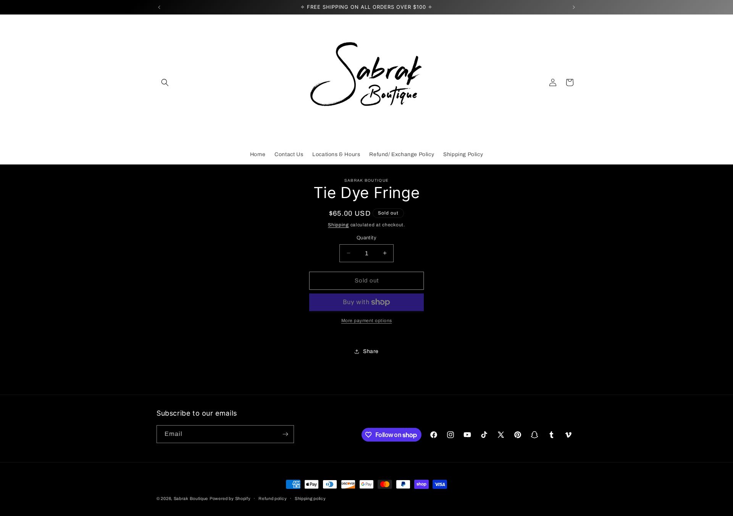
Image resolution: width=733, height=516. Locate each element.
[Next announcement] (573, 7)
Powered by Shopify (230, 498)
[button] (165, 82)
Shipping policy (310, 498)
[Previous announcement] (159, 7)
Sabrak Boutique (191, 498)
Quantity (366, 237)
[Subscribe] (285, 434)
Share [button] (371, 351)
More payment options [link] (366, 320)
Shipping (338, 224)
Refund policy (272, 498)
